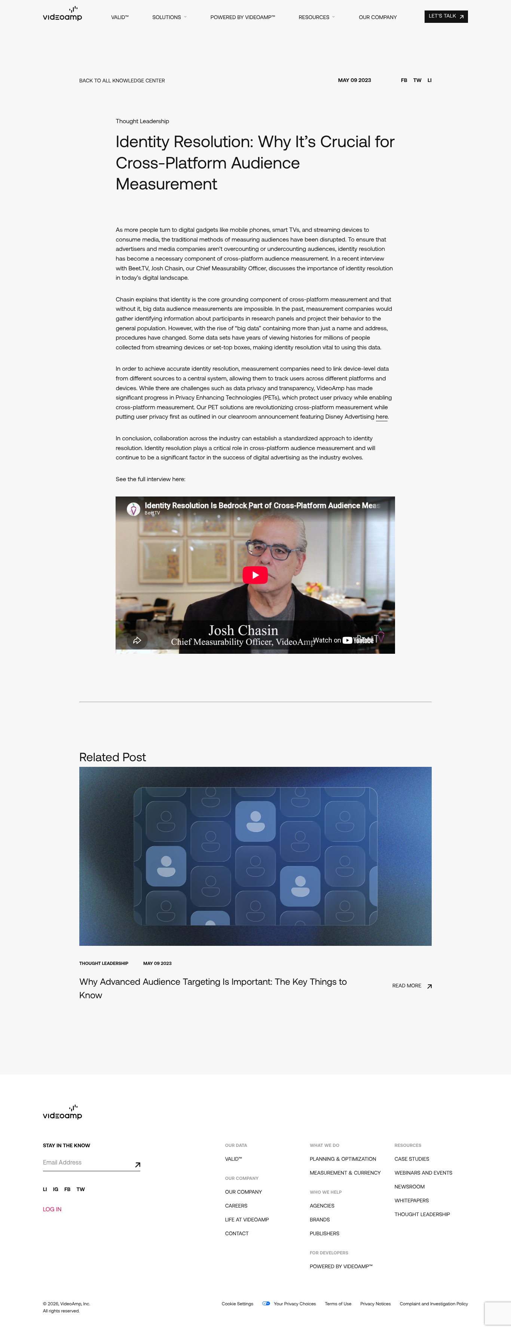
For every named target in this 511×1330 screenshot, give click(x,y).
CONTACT (237, 1234)
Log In (52, 1210)
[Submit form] (131, 1164)
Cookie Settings (237, 1304)
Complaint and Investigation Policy (434, 1304)
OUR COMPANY (243, 1192)
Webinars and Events (424, 1173)
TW (417, 80)
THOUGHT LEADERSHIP (422, 1215)
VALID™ (120, 18)
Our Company (378, 18)
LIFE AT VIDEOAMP (247, 1220)
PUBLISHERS (324, 1234)
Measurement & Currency (345, 1173)
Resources (314, 18)
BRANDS (320, 1220)
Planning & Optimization (343, 1159)
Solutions (166, 18)
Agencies (322, 1206)
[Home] (62, 19)
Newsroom (410, 1187)
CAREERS (236, 1206)
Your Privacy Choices (294, 1304)
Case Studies (412, 1159)
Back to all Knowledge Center (122, 81)
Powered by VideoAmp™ (243, 18)
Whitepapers (412, 1201)
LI (430, 80)
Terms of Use (338, 1304)
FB (404, 80)
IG (55, 1190)
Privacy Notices (375, 1304)
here (382, 417)
